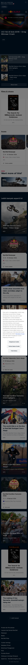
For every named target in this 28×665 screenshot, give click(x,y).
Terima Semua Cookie (14, 346)
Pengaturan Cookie (14, 341)
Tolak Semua (14, 350)
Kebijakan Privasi (20, 333)
